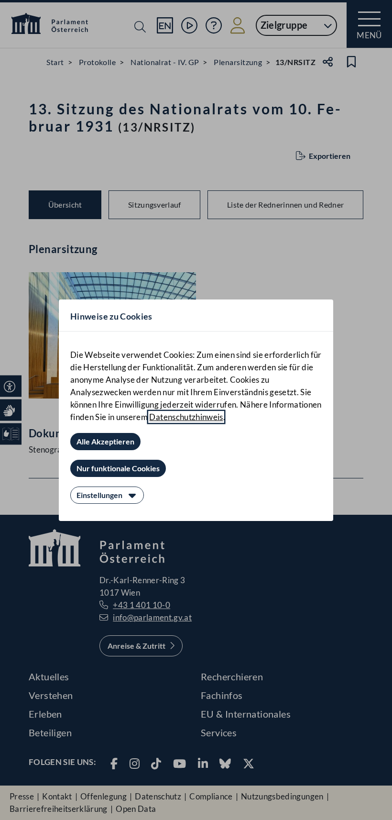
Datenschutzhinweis (186, 417)
